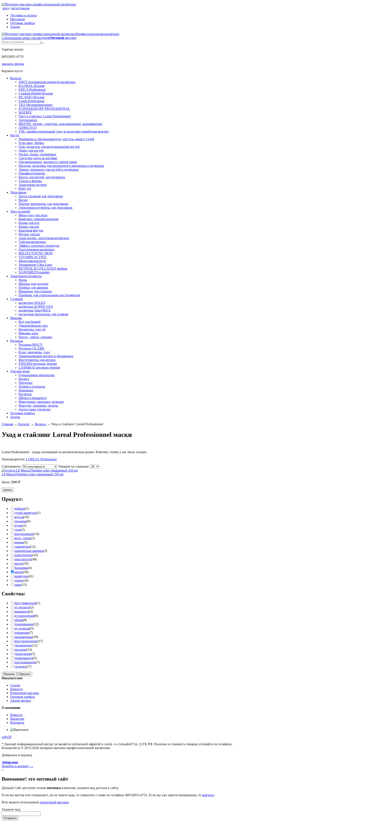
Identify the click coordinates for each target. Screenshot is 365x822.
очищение (21, 632)
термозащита (23, 658)
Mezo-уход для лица (33, 215)
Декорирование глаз (33, 325)
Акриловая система (33, 185)
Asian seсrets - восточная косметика (44, 238)
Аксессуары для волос (35, 409)
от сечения (22, 628)
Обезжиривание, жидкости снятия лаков (48, 162)
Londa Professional (31, 101)
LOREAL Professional (41, 459)
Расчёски (25, 394)
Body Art (25, 188)
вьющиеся (21, 611)
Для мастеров (20, 371)
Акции (15, 27)
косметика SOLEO (32, 303)
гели (17, 529)
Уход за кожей (20, 211)
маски (18, 572)
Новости (16, 689)
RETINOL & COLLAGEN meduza (43, 268)
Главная (7, 424)
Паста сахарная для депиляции (41, 196)
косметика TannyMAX (35, 310)
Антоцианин (28, 120)
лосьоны (20, 521)
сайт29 (6, 737)
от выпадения (24, 616)
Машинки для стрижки (35, 291)
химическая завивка (28, 551)
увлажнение (23, 645)
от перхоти (22, 607)
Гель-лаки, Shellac (31, 143)
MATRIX (25, 112)
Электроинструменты (26, 276)
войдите (208, 795)
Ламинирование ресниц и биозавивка (46, 356)
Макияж (16, 318)
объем (18, 620)
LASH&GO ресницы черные (39, 367)
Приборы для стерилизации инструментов (49, 295)
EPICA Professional (32, 89)
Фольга (24, 379)
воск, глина (22, 538)
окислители (22, 559)
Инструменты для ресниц (37, 360)
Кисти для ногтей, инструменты (42, 177)
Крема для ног (29, 226)
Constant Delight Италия (36, 93)
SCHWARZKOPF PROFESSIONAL (44, 108)
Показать (9, 674)
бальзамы (21, 567)
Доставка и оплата (23, 15)
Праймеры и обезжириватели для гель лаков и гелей (56, 139)
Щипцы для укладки (33, 283)
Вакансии (17, 718)
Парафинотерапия (32, 173)
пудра (18, 525)
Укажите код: (11, 809)
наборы (19, 508)
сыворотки (22, 546)
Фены (23, 280)
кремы (19, 542)
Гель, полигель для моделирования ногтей (49, 146)
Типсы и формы (30, 181)
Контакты (17, 722)
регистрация (20, 8)
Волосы (15, 78)
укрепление (22, 654)
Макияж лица (28, 333)
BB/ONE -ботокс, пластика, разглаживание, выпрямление (60, 124)
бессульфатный (25, 603)
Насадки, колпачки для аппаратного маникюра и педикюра (61, 165)
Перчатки (26, 382)
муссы (18, 517)
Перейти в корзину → (17, 764)
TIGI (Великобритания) (35, 105)
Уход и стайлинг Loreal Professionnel (45, 116)
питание (20, 649)
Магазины (17, 19)
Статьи (15, 685)
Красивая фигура (31, 230)
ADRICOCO (28, 127)
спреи (18, 580)
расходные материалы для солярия (43, 314)
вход (6, 8)
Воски (23, 200)
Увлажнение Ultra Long (35, 264)
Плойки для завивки (33, 287)
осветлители (23, 555)
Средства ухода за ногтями (38, 158)
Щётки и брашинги (33, 398)
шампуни (21, 576)
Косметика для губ (32, 329)
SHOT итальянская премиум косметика (47, 82)
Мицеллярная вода (32, 261)
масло (18, 563)
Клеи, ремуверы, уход (34, 352)
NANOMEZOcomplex (34, 272)
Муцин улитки (29, 234)
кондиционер (24, 534)
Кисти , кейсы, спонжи (35, 337)
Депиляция (18, 192)
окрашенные (23, 637)
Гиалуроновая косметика (36, 249)
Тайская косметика (32, 242)
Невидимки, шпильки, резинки (41, 401)
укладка (20, 666)
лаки (17, 584)
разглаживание (25, 662)
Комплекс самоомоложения (38, 219)
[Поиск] (42, 43)
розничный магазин (54, 802)
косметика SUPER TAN (36, 306)
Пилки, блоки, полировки (37, 154)
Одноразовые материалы (36, 375)
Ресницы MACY (31, 344)
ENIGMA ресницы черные (38, 363)
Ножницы (26, 390)
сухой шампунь (25, 513)
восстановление (25, 641)
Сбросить (24, 674)
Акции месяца (20, 700)
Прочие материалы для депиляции (43, 204)
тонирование (23, 624)
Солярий (16, 299)
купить (7, 489)
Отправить (10, 818)
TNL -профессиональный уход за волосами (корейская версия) (64, 131)
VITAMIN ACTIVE (32, 257)
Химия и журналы (32, 386)
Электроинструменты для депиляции (45, 207)
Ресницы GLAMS (31, 348)
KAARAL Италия (31, 86)
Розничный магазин (24, 693)
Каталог (24, 424)
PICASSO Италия (31, 97)
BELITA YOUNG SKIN (36, 253)
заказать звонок (13, 64)
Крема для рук (29, 223)
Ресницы (16, 341)
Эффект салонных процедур (39, 245)
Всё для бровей (30, 322)
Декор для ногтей (31, 150)
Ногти (14, 135)
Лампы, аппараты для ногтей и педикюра (49, 169)
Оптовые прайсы (22, 23)
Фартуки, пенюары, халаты (38, 405)
